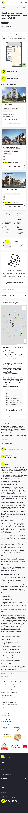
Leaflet (18, 344)
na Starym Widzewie (20, 38)
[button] (24, 94)
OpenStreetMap (24, 344)
